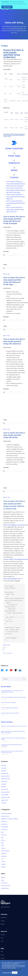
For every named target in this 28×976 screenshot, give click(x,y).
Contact (3, 934)
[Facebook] (2, 670)
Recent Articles (7, 722)
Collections (4, 824)
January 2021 (4, 789)
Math (2, 845)
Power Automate (14, 148)
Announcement (5, 816)
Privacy (2, 955)
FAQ (2, 951)
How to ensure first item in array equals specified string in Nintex (15, 203)
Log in (2, 880)
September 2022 (5, 779)
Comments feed (5, 885)
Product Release (5, 851)
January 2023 (4, 773)
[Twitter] (6, 670)
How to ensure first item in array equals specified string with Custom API (15, 210)
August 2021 (4, 781)
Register (3, 877)
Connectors (4, 829)
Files (2, 837)
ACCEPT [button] (15, 972)
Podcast (3, 848)
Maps (2, 843)
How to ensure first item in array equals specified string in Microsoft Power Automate (15, 184)
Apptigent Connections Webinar (9, 819)
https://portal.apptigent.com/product (14, 525)
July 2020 (3, 803)
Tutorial (3, 861)
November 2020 (5, 792)
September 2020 (5, 797)
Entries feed (4, 883)
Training (3, 920)
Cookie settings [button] (6, 972)
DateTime (3, 835)
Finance (3, 840)
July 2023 (3, 771)
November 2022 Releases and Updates (10, 713)
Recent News (6, 686)
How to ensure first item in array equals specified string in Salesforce (15, 197)
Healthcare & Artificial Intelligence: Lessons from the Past (14, 726)
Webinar (3, 867)
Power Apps (14, 155)
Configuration (4, 827)
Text (2, 859)
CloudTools (4, 821)
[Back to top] (6, 274)
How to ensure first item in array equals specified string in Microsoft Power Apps (15, 190)
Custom (14, 177)
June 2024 (4, 768)
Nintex (14, 170)
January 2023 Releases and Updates (9, 707)
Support (3, 924)
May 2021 (3, 787)
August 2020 (4, 800)
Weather (3, 864)
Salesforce (14, 163)
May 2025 (3, 765)
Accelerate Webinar (6, 813)
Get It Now (7, 7)
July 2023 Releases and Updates (8, 702)
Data (2, 832)
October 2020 (4, 795)
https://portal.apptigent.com (11, 579)
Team (2, 938)
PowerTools (4, 917)
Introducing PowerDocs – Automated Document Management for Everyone (12, 691)
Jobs (2, 941)
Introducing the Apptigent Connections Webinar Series (13, 697)
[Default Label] (11, 670)
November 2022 (5, 776)
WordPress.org (5, 888)
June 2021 (3, 784)
